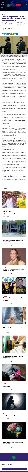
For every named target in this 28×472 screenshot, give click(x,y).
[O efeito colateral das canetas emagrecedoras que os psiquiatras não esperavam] (14, 401)
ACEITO (14, 469)
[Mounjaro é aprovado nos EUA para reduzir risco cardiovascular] (14, 372)
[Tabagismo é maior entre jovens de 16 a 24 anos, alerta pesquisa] (14, 315)
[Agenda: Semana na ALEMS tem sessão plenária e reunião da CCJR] (14, 228)
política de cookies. (20, 466)
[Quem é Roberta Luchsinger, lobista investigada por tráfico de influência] (14, 256)
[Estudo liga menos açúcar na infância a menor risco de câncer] (14, 430)
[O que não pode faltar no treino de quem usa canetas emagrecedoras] (14, 344)
